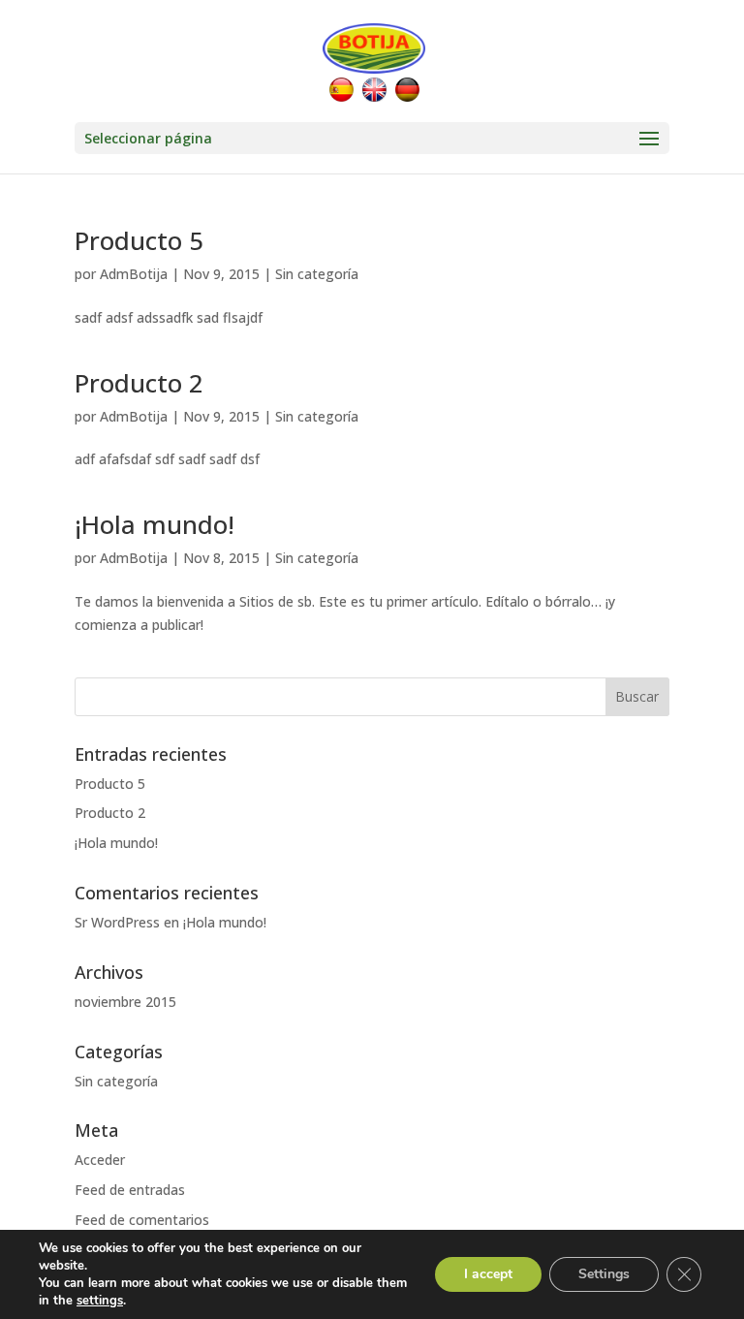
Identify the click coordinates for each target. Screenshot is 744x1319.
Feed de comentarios (142, 1219)
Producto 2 (139, 382)
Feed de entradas (130, 1189)
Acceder (100, 1159)
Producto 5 (139, 240)
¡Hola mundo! (154, 524)
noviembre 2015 (125, 1001)
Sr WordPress (117, 922)
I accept (488, 1274)
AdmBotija (134, 274)
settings (100, 1300)
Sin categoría (316, 274)
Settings (604, 1274)
